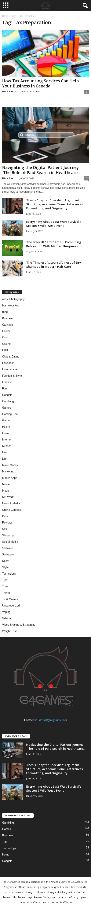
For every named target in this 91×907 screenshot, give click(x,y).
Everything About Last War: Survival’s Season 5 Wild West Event (53, 224)
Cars (5, 337)
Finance (7, 382)
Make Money (10, 465)
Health (6, 426)
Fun (4, 388)
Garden (6, 420)
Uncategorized (11, 605)
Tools (5, 586)
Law (4, 452)
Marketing (8, 471)
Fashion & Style (12, 375)
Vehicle (6, 618)
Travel (6, 592)
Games (6, 407)
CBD (5, 350)
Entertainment (10, 369)
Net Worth (8, 497)
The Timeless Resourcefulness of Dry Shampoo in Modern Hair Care (53, 264)
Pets (5, 516)
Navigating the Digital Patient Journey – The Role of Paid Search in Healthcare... (42, 170)
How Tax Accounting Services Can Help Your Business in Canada (40, 83)
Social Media (10, 541)
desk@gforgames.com (53, 720)
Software (7, 548)
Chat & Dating (10, 356)
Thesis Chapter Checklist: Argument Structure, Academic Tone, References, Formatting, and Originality (55, 204)
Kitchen (6, 446)
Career (6, 331)
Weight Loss (9, 631)
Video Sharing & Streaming (18, 624)
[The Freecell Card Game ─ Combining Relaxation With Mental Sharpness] (12, 248)
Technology (9, 573)
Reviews (7, 522)
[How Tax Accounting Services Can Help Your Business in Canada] (45, 53)
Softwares (8, 554)
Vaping (6, 612)
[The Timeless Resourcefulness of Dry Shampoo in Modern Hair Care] (12, 268)
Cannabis (8, 324)
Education (8, 363)
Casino (6, 343)
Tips (4, 580)
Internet (6, 439)
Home (5, 15)
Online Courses (11, 509)
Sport (5, 560)
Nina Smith (9, 91)
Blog (5, 311)
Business (8, 318)
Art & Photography (13, 299)
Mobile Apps (9, 477)
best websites (10, 305)
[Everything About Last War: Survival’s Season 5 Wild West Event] (12, 228)
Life (4, 458)
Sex (4, 529)
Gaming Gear (10, 414)
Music (6, 490)
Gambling (8, 401)
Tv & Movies (10, 599)
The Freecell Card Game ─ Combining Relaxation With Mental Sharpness (53, 244)
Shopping (8, 535)
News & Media (11, 503)
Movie (6, 484)
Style (5, 567)
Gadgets (7, 394)
